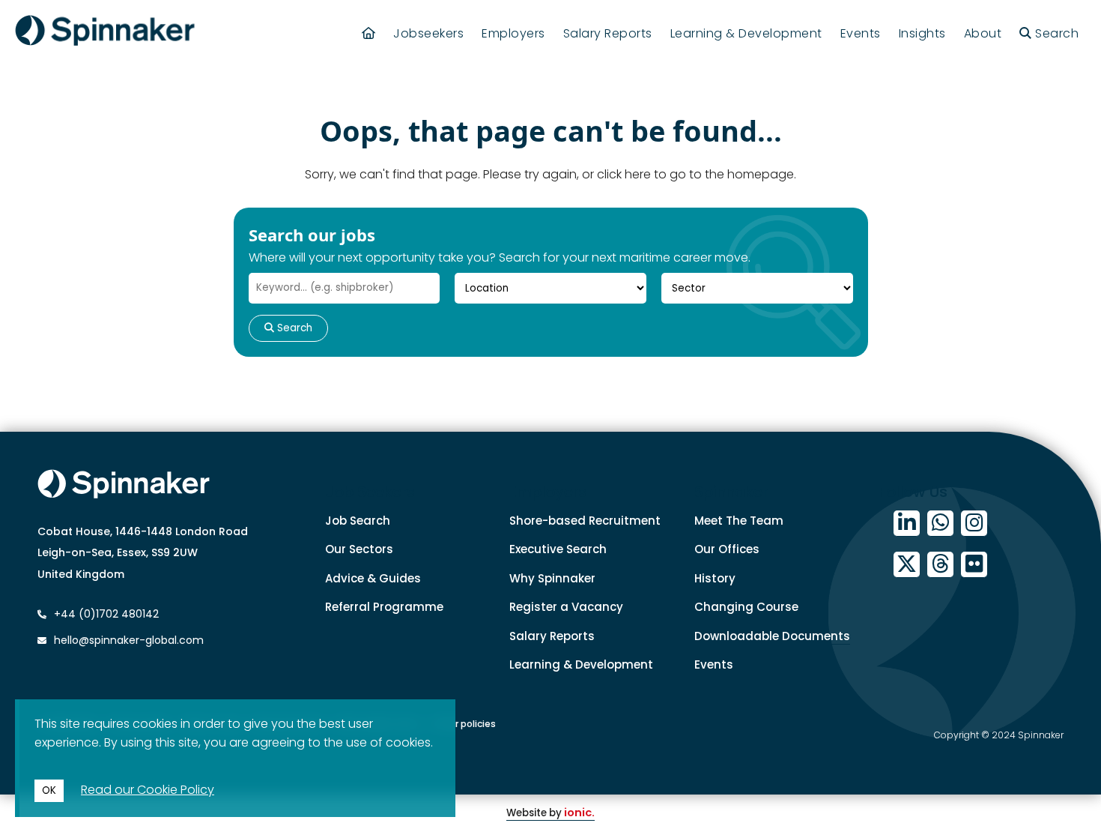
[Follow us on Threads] (940, 565)
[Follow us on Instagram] (974, 523)
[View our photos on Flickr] (974, 565)
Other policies (463, 723)
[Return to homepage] (105, 33)
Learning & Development (746, 33)
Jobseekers (428, 33)
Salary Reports (607, 33)
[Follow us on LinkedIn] (907, 523)
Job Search (357, 520)
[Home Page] (368, 33)
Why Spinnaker (552, 578)
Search (293, 328)
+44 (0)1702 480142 (105, 613)
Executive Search (558, 549)
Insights (922, 33)
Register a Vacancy (566, 607)
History (714, 578)
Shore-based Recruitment (585, 520)
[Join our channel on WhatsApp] (940, 523)
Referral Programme (384, 607)
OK (49, 790)
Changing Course (746, 607)
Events (860, 33)
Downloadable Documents (772, 636)
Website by (550, 813)
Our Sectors (359, 549)
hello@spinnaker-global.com (129, 640)
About (983, 33)
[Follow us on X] (907, 565)
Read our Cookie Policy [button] (147, 789)
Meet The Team (738, 520)
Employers (513, 33)
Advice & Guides (373, 578)
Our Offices (726, 549)
